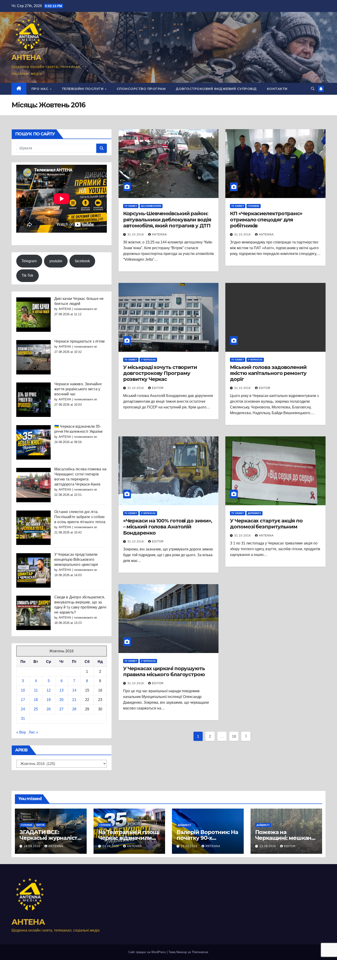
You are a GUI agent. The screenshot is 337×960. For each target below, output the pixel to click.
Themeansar (200, 952)
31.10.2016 (136, 234)
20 (61, 700)
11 (36, 690)
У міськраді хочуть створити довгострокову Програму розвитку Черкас (160, 373)
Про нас (40, 89)
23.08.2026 (189, 846)
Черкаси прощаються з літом (79, 341)
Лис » (33, 732)
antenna (159, 234)
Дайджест (184, 825)
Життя (40, 825)
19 (49, 700)
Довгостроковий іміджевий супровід (216, 89)
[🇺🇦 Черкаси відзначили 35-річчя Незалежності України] (33, 442)
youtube (55, 261)
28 (74, 709)
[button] (313, 89)
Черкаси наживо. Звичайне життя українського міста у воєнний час (78, 389)
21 (74, 700)
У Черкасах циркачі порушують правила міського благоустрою (164, 671)
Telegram (29, 261)
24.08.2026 (32, 846)
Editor (158, 388)
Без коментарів (151, 206)
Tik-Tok (27, 275)
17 (23, 700)
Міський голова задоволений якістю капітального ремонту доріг (268, 373)
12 (49, 690)
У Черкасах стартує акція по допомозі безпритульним (266, 524)
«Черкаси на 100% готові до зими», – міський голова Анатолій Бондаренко (167, 527)
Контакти (277, 89)
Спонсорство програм (141, 89)
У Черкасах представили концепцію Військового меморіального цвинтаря (76, 560)
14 (74, 690)
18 (36, 700)
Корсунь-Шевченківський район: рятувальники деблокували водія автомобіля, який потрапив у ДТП (167, 219)
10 (23, 690)
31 (23, 718)
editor (290, 846)
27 (61, 709)
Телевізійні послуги (83, 89)
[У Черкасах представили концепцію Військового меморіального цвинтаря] (33, 570)
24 (23, 709)
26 (49, 709)
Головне (253, 206)
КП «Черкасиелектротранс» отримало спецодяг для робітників (266, 219)
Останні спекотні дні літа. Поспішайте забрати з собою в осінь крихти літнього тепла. (80, 517)
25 (36, 709)
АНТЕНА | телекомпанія (76, 309)
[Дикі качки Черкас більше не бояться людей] (33, 314)
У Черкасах (148, 359)
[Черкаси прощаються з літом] (33, 357)
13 (61, 690)
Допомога (254, 513)
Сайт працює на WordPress (147, 952)
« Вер (21, 732)
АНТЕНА (26, 57)
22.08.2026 (268, 846)
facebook (82, 261)
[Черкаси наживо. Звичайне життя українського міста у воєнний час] (33, 400)
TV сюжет (130, 206)
